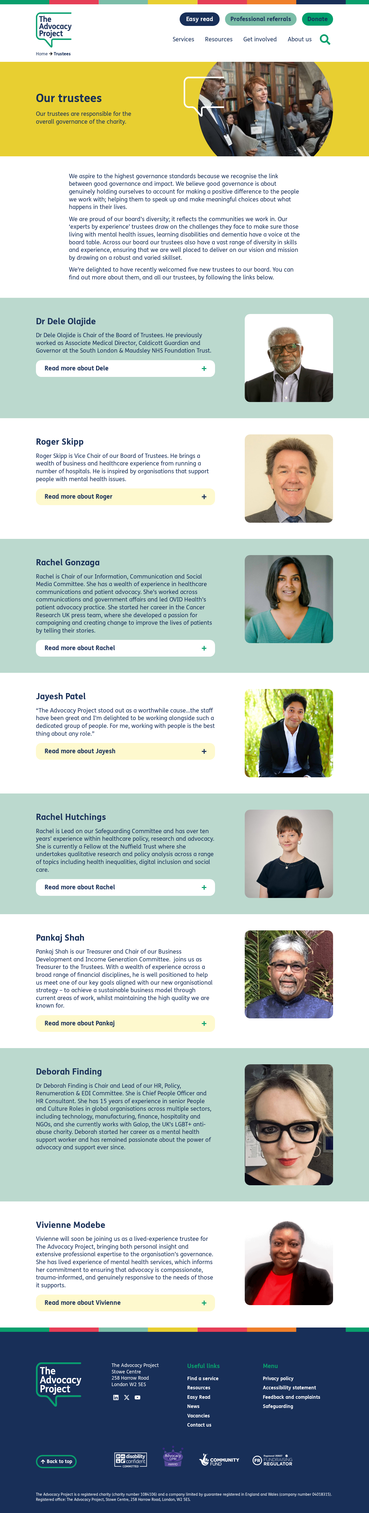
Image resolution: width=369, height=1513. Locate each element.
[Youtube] (137, 1397)
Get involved (260, 39)
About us (300, 39)
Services (183, 39)
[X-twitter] (126, 1397)
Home (42, 53)
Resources (219, 39)
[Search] (325, 39)
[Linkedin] (116, 1397)
